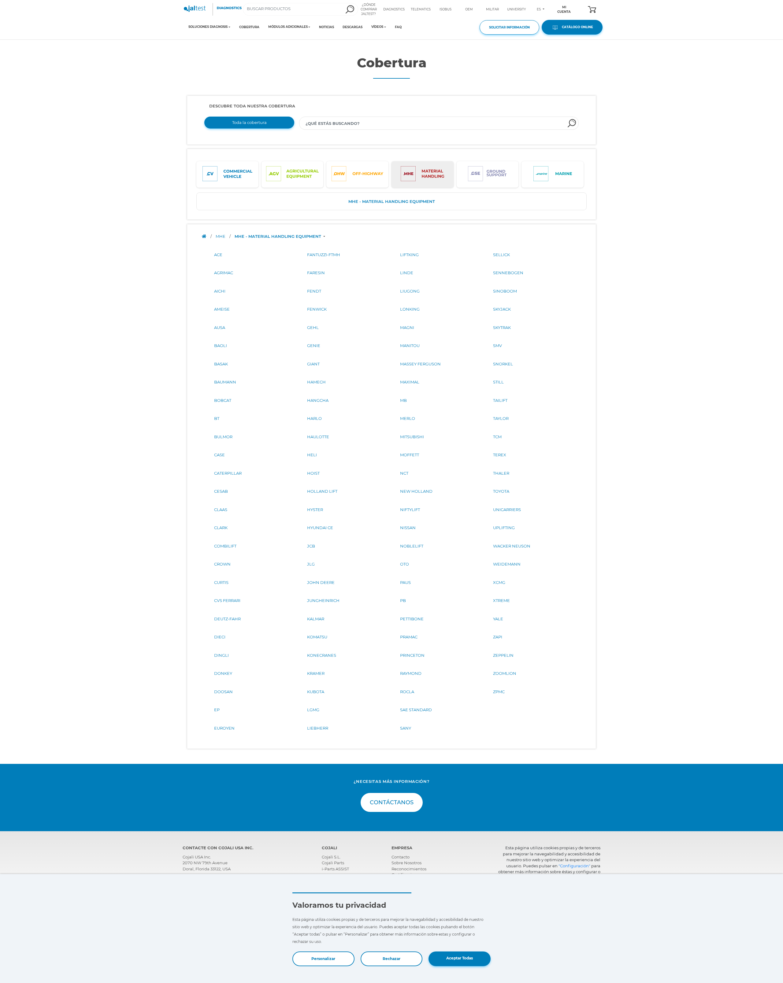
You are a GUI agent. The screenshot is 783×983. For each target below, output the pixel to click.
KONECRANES (321, 655)
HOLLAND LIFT (322, 491)
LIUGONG (410, 291)
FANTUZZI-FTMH (323, 254)
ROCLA (407, 691)
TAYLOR (501, 418)
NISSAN (408, 527)
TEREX (499, 454)
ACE (218, 254)
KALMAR (315, 618)
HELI (312, 454)
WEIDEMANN (507, 564)
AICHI (219, 291)
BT (216, 418)
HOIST (313, 473)
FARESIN (316, 272)
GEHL (313, 327)
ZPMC (499, 691)
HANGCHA (317, 400)
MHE (221, 236)
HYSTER (315, 509)
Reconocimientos (409, 868)
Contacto (401, 856)
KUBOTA (315, 691)
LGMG (313, 709)
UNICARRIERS (507, 509)
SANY (405, 728)
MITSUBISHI (412, 436)
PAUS (405, 582)
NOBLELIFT (411, 546)
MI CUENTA (564, 9)
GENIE (313, 345)
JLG (311, 564)
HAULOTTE (318, 436)
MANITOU (410, 345)
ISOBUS (445, 9)
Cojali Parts (333, 862)
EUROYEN (224, 728)
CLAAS (220, 509)
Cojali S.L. (331, 856)
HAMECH (316, 381)
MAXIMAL (409, 381)
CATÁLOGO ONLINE (576, 27)
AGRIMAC (223, 272)
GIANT (313, 363)
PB (403, 600)
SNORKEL (503, 363)
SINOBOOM (505, 291)
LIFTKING (409, 254)
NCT (404, 473)
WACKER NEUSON (511, 546)
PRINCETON (412, 655)
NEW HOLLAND (416, 491)
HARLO (314, 418)
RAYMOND (410, 673)
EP (217, 709)
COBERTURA (249, 27)
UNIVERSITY (516, 9)
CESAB (221, 491)
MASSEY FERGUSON (420, 363)
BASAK (221, 363)
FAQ (398, 27)
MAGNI (407, 327)
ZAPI (497, 636)
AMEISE (222, 309)
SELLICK (501, 254)
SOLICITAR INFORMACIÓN (509, 27)
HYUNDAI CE (320, 527)
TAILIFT (500, 400)
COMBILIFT (225, 546)
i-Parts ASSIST (335, 868)
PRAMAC (408, 636)
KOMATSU (317, 636)
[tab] (227, 174)
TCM (497, 436)
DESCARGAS (352, 27)
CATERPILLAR (228, 473)
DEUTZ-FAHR (227, 618)
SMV (497, 345)
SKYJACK (502, 309)
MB (403, 400)
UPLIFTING (504, 527)
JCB (311, 546)
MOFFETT (409, 454)
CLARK (221, 527)
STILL (498, 381)
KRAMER (316, 673)
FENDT (314, 291)
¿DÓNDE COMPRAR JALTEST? (369, 9)
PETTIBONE (412, 618)
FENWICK (317, 309)
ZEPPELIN (503, 655)
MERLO (407, 418)
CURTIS (221, 582)
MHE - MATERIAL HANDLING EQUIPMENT (391, 201)
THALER (501, 473)
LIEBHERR (317, 728)
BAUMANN (225, 381)
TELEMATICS (421, 9)
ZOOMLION (504, 673)
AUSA (219, 327)
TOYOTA (501, 491)
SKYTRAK (502, 327)
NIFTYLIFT (410, 509)
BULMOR (223, 436)
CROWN (222, 564)
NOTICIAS (326, 27)
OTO (404, 564)
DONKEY (223, 673)
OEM (469, 9)
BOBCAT (222, 400)
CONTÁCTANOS (392, 802)
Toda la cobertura (249, 122)
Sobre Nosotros (406, 862)
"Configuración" (574, 865)
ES (539, 9)
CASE (219, 454)
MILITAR (492, 9)
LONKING (410, 309)
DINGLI (221, 655)
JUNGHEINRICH (323, 600)
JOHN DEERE (321, 582)
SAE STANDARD (416, 709)
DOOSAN (223, 691)
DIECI (219, 636)
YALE (498, 618)
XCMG (499, 582)
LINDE (406, 272)
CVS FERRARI (227, 600)
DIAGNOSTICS (394, 9)
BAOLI (220, 345)
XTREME (501, 600)
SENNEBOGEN (508, 272)
